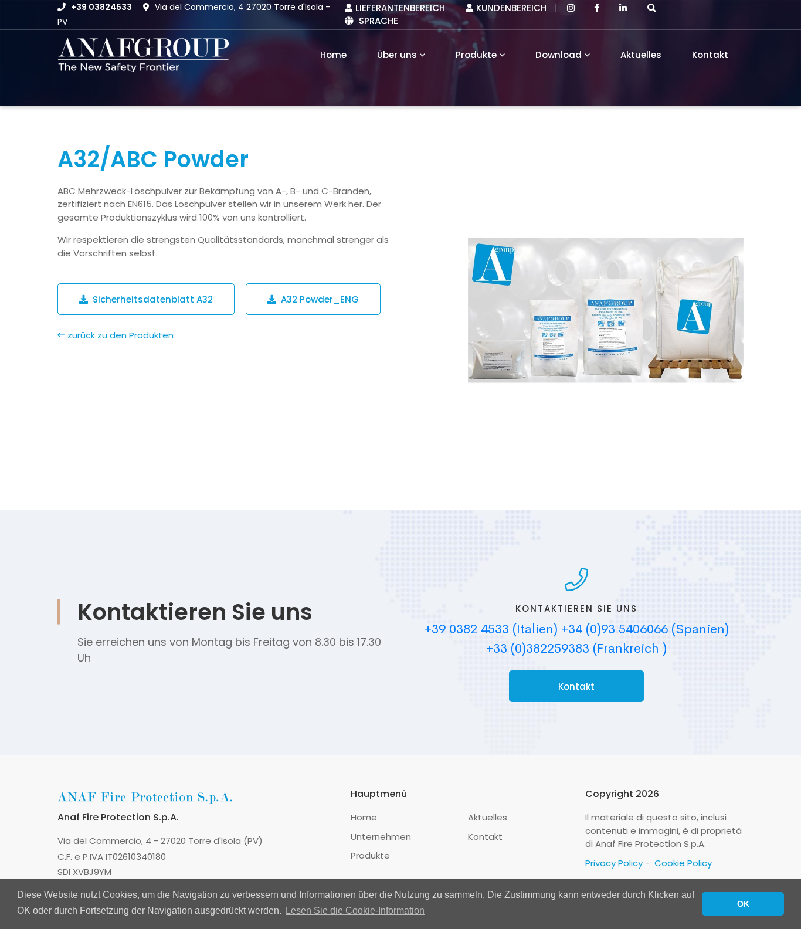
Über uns (397, 55)
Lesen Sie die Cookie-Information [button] (355, 911)
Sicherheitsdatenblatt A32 (150, 299)
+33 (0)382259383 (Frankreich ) (576, 648)
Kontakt (710, 55)
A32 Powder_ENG (317, 299)
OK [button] (743, 903)
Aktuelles (640, 55)
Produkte (476, 55)
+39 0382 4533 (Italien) (491, 629)
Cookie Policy (683, 863)
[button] (652, 8)
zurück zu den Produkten (119, 335)
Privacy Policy (614, 863)
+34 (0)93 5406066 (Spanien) (645, 629)
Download (558, 55)
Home (364, 817)
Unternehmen (381, 836)
